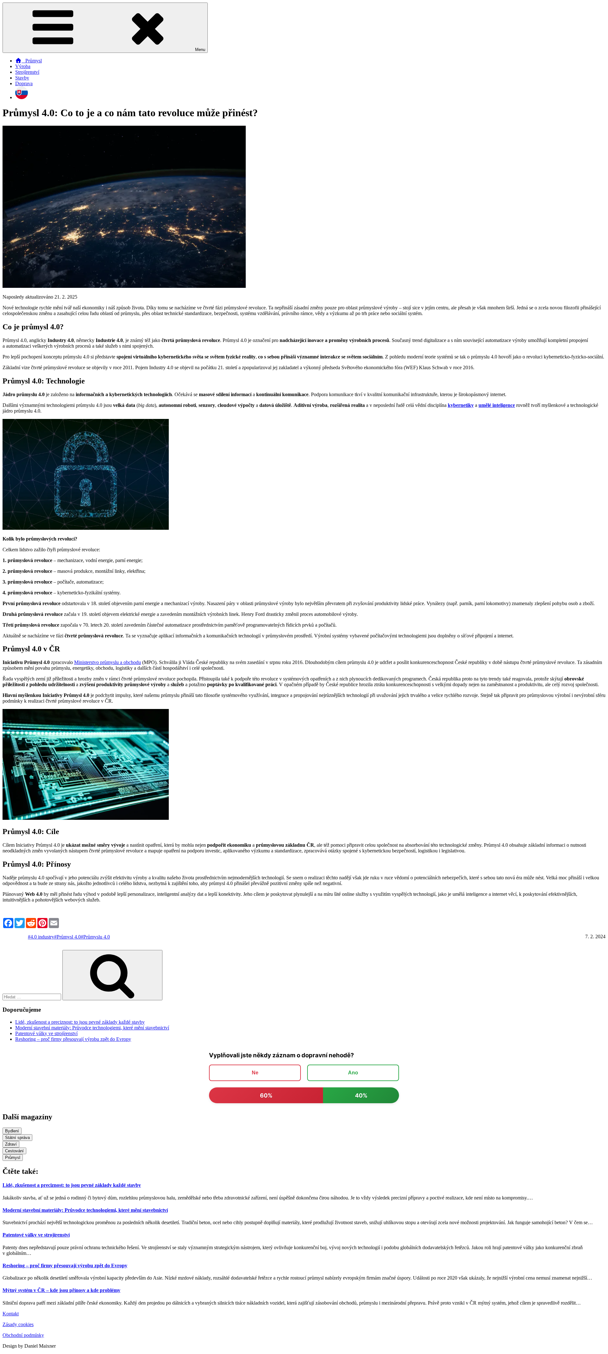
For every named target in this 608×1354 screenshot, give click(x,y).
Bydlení (12, 1131)
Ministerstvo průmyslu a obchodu (107, 662)
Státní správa (17, 1137)
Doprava (24, 83)
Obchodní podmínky (23, 1335)
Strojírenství (27, 72)
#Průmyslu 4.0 (95, 937)
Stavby (22, 77)
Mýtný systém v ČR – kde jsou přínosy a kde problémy (61, 1290)
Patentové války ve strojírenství (46, 1033)
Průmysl (32, 60)
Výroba (22, 66)
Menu (200, 49)
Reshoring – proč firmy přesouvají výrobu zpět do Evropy (73, 1039)
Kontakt (11, 1313)
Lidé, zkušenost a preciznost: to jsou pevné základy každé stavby (80, 1022)
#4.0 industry (41, 937)
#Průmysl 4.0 (67, 937)
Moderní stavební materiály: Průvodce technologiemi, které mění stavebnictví (92, 1027)
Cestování (14, 1150)
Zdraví (11, 1144)
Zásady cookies (18, 1324)
